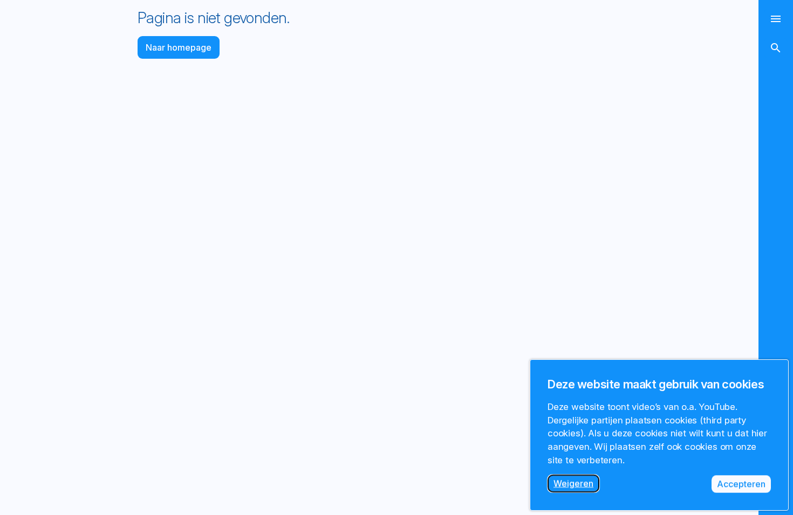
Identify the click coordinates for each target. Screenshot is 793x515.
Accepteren (744, 485)
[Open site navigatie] (776, 19)
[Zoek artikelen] (776, 48)
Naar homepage (178, 47)
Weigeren (576, 485)
